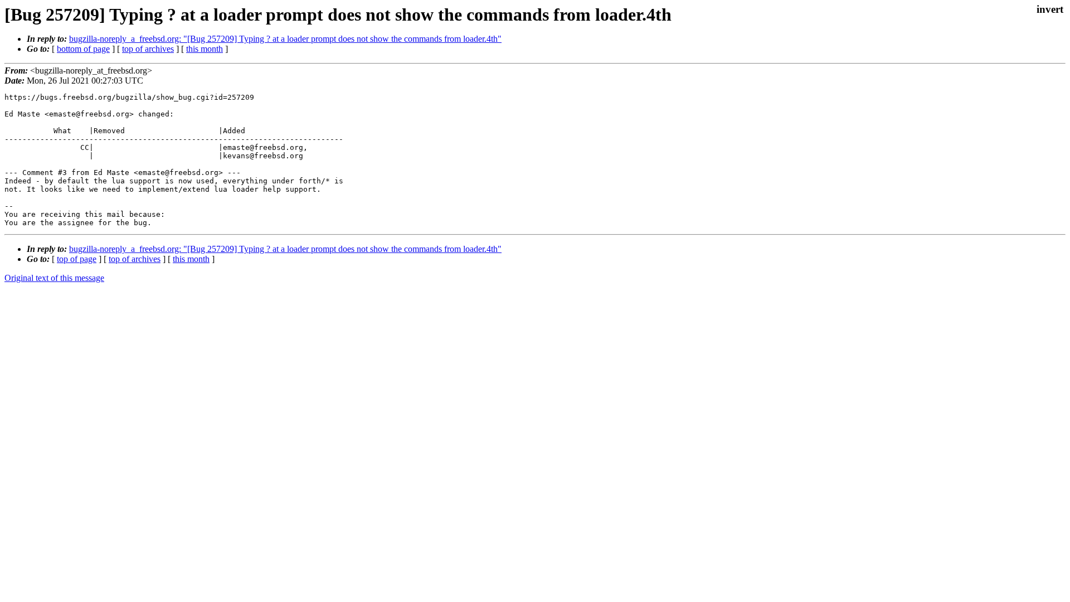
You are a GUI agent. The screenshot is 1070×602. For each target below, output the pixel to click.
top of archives (148, 49)
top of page (76, 259)
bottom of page (83, 49)
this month (204, 49)
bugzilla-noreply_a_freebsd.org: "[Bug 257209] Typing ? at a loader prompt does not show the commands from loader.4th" (285, 38)
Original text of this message (54, 278)
